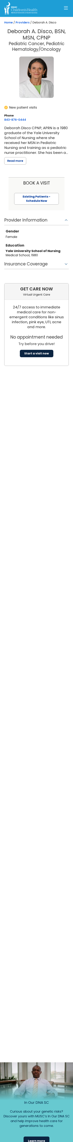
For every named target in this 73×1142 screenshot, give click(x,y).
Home (8, 22)
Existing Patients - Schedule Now (36, 199)
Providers (23, 22)
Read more (15, 161)
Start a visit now (36, 353)
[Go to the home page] (20, 8)
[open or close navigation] (66, 8)
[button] (36, 221)
